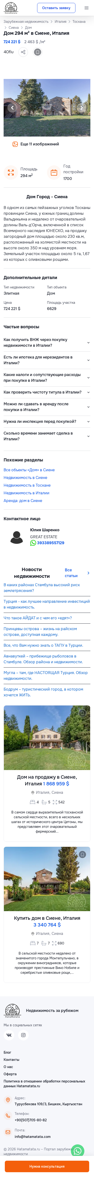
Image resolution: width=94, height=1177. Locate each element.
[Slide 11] (64, 147)
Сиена (57, 792)
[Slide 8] (47, 147)
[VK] (9, 1035)
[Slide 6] (35, 147)
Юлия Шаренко (45, 529)
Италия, (43, 792)
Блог (7, 1052)
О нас (8, 1067)
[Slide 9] (52, 147)
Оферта (10, 1074)
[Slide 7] (41, 147)
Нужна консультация (47, 1166)
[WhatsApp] (77, 1151)
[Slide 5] (29, 147)
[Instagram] (23, 1035)
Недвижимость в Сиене (25, 477)
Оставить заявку (56, 8)
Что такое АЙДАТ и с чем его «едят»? (38, 618)
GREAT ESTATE (43, 536)
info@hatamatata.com (33, 1137)
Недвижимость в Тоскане (27, 485)
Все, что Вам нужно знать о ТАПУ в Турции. (43, 645)
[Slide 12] (70, 147)
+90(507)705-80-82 (31, 1120)
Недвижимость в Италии (26, 493)
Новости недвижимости (32, 573)
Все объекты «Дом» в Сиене (29, 469)
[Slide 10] (58, 147)
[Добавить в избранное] (37, 52)
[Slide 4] (23, 147)
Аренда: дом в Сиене (23, 500)
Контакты (11, 1060)
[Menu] (86, 8)
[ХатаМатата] (12, 1011)
